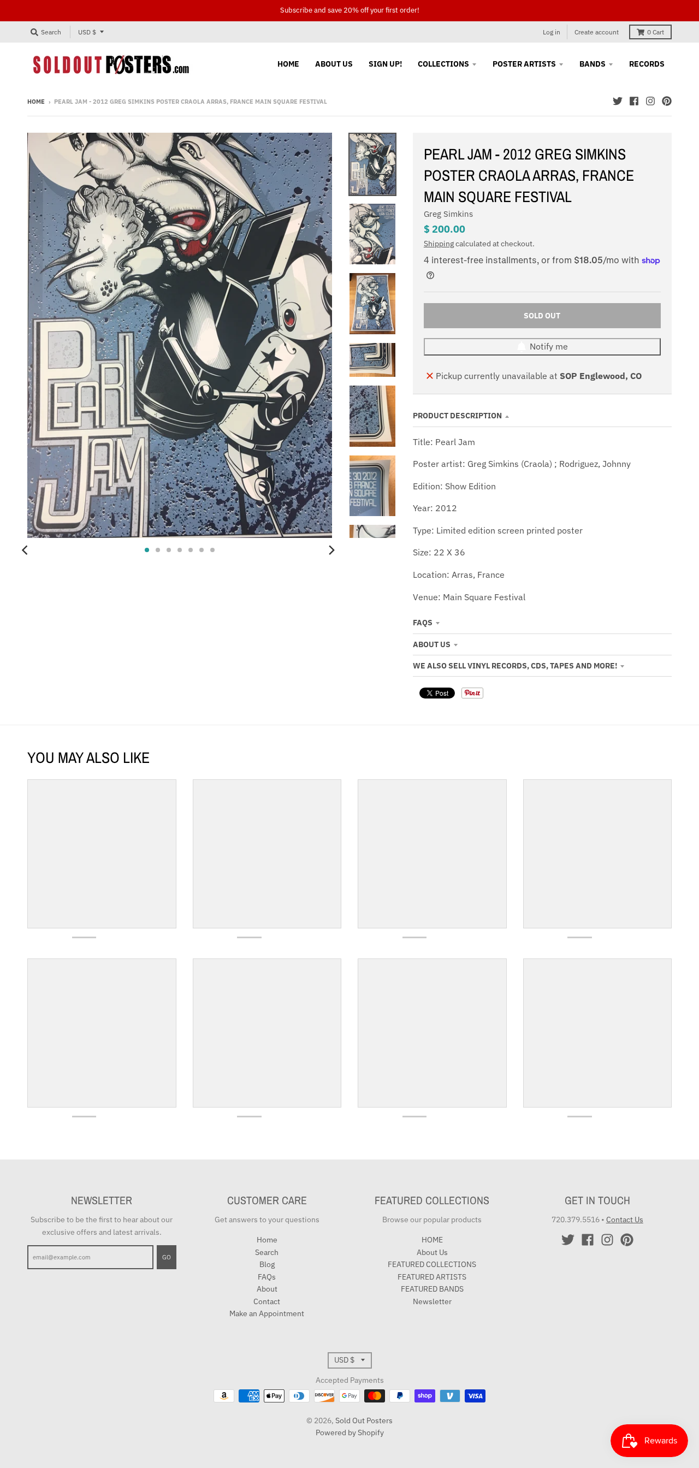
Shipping (439, 243)
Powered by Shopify (350, 1432)
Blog (267, 1264)
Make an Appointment (266, 1313)
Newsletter (432, 1301)
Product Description (457, 416)
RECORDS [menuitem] (647, 64)
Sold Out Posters (364, 1420)
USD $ (87, 32)
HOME (432, 1240)
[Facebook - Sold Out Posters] (634, 101)
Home (36, 101)
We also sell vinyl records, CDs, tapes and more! (515, 666)
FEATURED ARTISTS (432, 1277)
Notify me (549, 346)
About (267, 1289)
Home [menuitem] (288, 64)
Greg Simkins (448, 214)
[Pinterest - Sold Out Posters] (667, 101)
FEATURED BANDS (432, 1289)
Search (267, 1252)
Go (166, 1257)
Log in (551, 32)
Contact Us (624, 1219)
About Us (432, 644)
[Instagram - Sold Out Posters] (650, 101)
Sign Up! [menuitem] (385, 64)
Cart (655, 32)
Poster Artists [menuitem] (524, 64)
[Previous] (26, 550)
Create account (596, 32)
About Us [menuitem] (334, 64)
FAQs (423, 623)
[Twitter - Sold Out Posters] (618, 101)
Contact (266, 1301)
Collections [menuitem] (443, 64)
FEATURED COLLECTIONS (432, 1264)
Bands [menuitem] (592, 64)
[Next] (331, 550)
